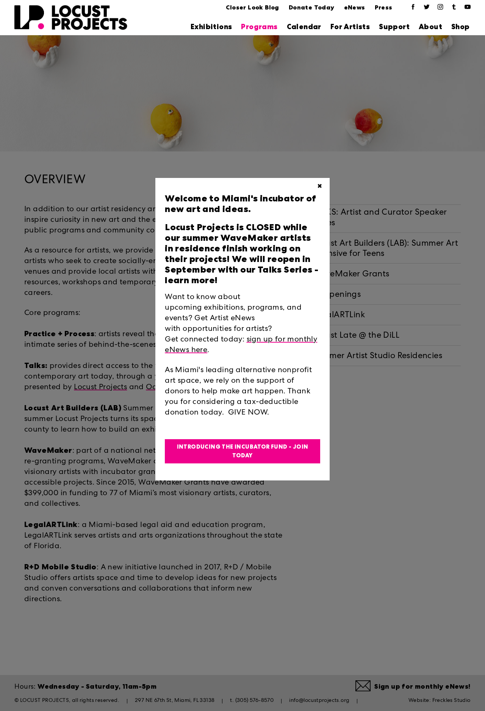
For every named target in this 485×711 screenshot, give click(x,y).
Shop (460, 26)
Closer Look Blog (252, 7)
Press (384, 7)
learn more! (191, 280)
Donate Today (312, 7)
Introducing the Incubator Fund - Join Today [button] (242, 451)
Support (394, 26)
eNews (354, 7)
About (430, 26)
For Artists (350, 26)
